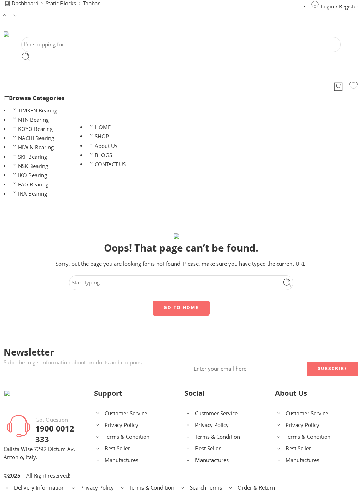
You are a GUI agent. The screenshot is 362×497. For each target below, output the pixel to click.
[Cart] (338, 87)
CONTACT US (110, 164)
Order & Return (256, 487)
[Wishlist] (353, 87)
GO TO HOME (181, 308)
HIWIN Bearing (36, 147)
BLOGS (103, 155)
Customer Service (126, 413)
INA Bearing (32, 193)
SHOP (102, 136)
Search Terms (206, 487)
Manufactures (121, 460)
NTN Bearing (33, 119)
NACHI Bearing (36, 138)
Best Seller (117, 448)
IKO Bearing (32, 175)
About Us (106, 146)
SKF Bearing (32, 157)
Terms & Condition (127, 436)
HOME (103, 127)
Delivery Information (39, 487)
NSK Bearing (33, 166)
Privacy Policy (121, 425)
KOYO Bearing (35, 129)
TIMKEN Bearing (37, 110)
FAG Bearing (33, 184)
